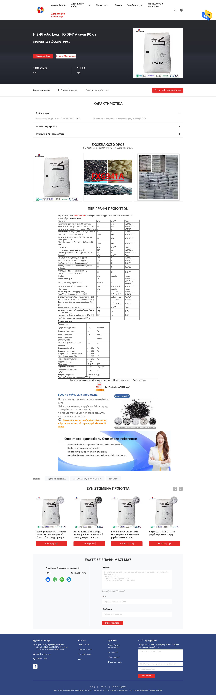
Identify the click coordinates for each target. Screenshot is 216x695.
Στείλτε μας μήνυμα (66, 56)
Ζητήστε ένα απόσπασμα (168, 90)
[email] (48, 579)
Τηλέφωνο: (107, 609)
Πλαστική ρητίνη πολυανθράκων (114, 646)
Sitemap (92, 687)
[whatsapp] (54, 579)
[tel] (76, 579)
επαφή (80, 659)
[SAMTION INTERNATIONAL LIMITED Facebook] (35, 666)
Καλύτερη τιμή (43, 56)
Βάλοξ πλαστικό (113, 657)
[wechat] (62, 579)
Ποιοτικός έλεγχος (85, 654)
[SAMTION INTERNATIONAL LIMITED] (40, 10)
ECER (160, 690)
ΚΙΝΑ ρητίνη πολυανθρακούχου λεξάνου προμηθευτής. (73, 690)
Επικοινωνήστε (112, 623)
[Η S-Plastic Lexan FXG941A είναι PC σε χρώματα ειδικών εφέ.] (158, 53)
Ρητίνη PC (113, 479)
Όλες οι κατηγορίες (115, 662)
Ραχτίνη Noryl (113, 652)
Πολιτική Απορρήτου (119, 687)
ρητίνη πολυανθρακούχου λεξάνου (87, 479)
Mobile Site (103, 687)
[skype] (68, 579)
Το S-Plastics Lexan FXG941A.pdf (117, 387)
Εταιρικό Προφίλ (84, 645)
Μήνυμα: (106, 567)
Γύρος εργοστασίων (85, 649)
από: (105, 596)
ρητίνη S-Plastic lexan (57, 479)
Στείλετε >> (146, 676)
